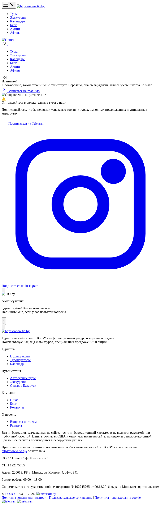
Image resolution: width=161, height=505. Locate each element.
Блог (13, 25)
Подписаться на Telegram (26, 123)
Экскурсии (18, 17)
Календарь (17, 21)
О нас (14, 400)
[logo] (31, 6)
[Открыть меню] (9, 5)
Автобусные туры (23, 378)
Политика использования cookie (118, 497)
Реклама (16, 425)
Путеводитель (20, 356)
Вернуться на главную (23, 91)
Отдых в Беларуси (23, 385)
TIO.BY (9, 494)
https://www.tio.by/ (14, 451)
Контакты (17, 407)
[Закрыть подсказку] (3, 290)
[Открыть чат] (4, 321)
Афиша (15, 32)
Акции (15, 29)
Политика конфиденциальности (25, 497)
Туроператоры (20, 360)
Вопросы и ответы (23, 421)
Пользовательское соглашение (70, 497)
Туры (14, 14)
